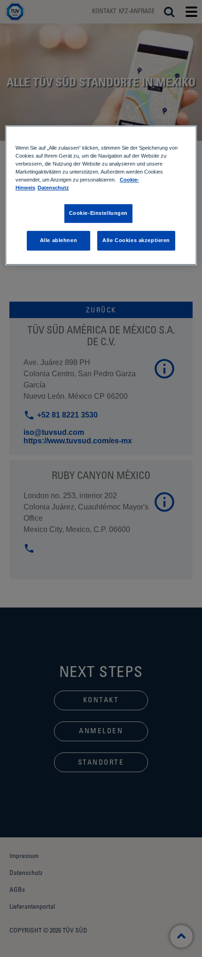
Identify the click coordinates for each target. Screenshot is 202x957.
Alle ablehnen (58, 240)
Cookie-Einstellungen (98, 213)
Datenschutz (53, 188)
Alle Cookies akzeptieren (136, 240)
